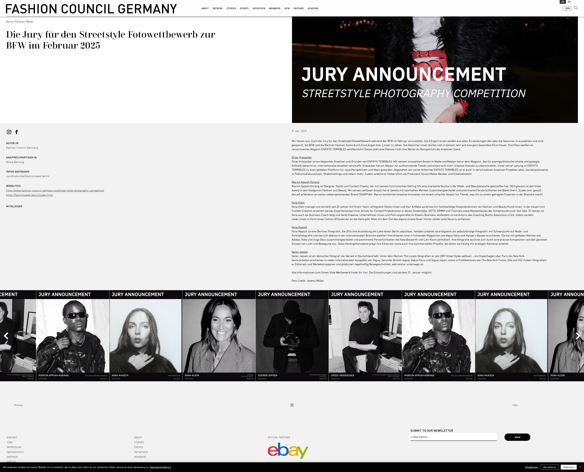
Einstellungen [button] (531, 467)
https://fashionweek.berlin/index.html (29, 195)
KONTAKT (12, 437)
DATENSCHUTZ (15, 452)
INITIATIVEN (141, 452)
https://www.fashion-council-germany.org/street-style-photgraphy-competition (55, 190)
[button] (287, 8)
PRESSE (11, 461)
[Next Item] (578, 335)
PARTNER (12, 456)
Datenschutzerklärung (160, 467)
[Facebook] (16, 132)
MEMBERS (140, 456)
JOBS (9, 442)
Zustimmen (568, 467)
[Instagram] (9, 132)
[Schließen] (580, 467)
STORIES (139, 442)
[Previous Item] (5, 335)
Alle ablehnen (549, 467)
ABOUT (138, 437)
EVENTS (138, 447)
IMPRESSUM (14, 447)
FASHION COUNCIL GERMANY (91, 8)
